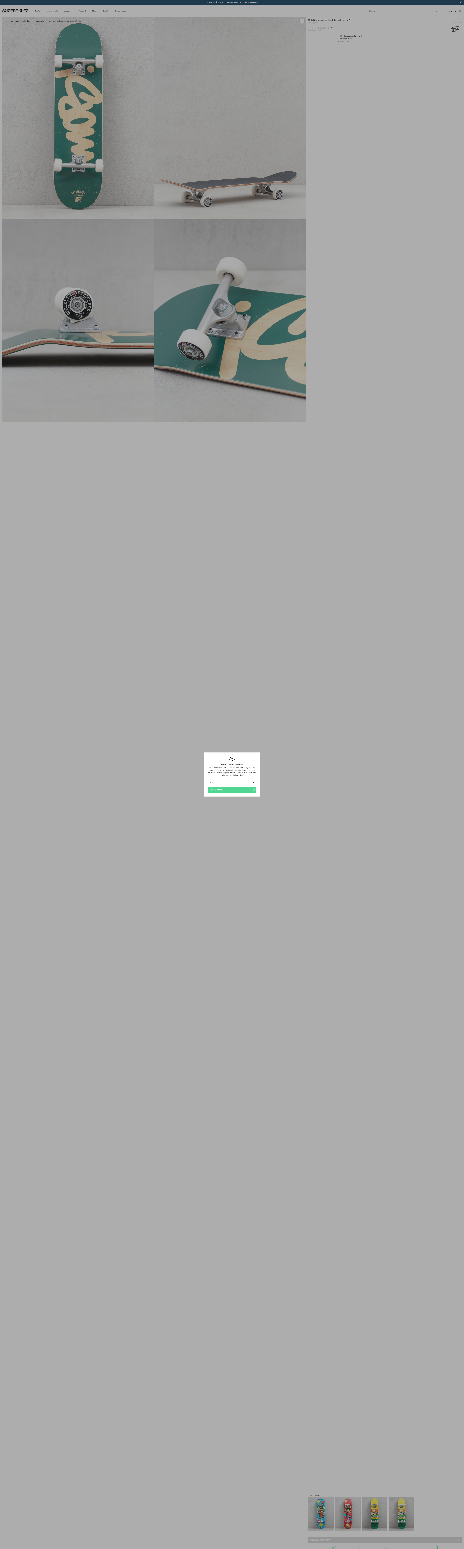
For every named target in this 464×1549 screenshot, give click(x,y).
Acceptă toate (216, 790)
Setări (212, 782)
